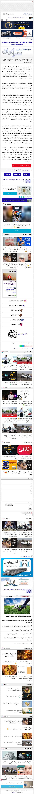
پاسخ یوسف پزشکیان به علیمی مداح (22, 644)
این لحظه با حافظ (15, 310)
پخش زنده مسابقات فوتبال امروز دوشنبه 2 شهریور (18, 616)
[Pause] (4, 221)
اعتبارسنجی (30, 515)
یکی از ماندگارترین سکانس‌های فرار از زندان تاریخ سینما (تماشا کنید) (10, 283)
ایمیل (31, 486)
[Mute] (6, 221)
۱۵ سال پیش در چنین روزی (15, 305)
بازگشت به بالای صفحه (26, 556)
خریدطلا (9, 193)
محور (17, 348)
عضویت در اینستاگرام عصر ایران (15, 301)
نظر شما (30, 479)
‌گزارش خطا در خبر (29, 346)
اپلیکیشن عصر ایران (22, 334)
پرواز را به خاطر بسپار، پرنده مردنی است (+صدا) (13, 180)
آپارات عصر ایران (15, 324)
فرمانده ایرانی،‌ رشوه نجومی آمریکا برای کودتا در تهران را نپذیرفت (16, 626)
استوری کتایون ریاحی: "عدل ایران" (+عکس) (21, 630)
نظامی (14, 348)
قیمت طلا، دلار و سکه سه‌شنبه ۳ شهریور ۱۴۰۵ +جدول (18, 634)
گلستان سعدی (14, 315)
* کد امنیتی (30, 502)
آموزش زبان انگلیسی (15, 320)
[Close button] (33, 780)
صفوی (25, 348)
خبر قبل (8, 174)
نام (31, 481)
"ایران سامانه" (14, 792)
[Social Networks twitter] (22, 197)
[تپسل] (3, 204)
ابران (22, 348)
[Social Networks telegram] (19, 197)
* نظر (31, 491)
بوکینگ (26, 515)
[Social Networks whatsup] (24, 197)
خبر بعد (26, 174)
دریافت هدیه (12, 786)
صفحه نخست (30, 38)
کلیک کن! (17, 231)
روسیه (20, 348)
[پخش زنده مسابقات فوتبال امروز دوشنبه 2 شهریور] (17, 606)
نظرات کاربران (17, 174)
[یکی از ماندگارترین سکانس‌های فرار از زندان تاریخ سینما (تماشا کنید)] (9, 276)
